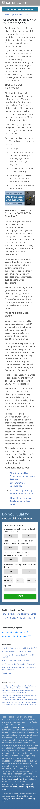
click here (17, 779)
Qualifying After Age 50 (20, 14)
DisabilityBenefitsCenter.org (14, 727)
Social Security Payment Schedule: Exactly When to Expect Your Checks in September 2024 (19, 691)
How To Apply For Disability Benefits (19, 614)
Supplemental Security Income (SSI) (15, 632)
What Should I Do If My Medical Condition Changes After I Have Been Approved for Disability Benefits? (19, 703)
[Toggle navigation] (37, 2)
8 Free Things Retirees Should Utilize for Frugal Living (20, 501)
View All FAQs (6, 673)
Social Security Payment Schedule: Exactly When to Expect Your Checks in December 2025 (19, 687)
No (29, 536)
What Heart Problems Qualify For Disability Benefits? (19, 648)
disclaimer (18, 787)
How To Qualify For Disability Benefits (19, 618)
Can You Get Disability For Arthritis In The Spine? (18, 664)
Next (20, 596)
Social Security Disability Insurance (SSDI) (17, 636)
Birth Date (8, 576)
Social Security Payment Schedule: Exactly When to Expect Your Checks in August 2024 (19, 696)
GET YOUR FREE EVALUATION (20, 9)
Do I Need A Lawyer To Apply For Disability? (16, 651)
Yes (10, 536)
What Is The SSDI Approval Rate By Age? (15, 660)
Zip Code (7, 585)
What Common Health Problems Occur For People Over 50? (22, 476)
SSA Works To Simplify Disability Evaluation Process (19, 700)
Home (7, 14)
